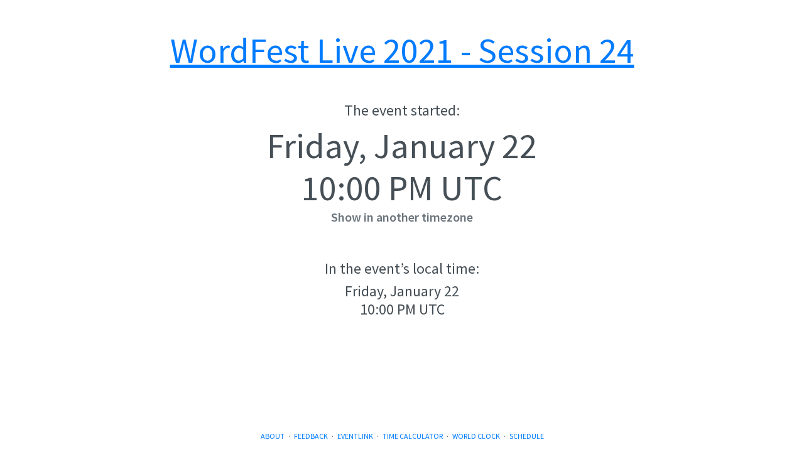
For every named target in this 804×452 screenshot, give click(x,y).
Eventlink (355, 436)
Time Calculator (413, 436)
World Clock (476, 436)
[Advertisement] (402, 385)
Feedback (311, 436)
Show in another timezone (402, 217)
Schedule (526, 436)
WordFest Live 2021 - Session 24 (402, 50)
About (273, 436)
